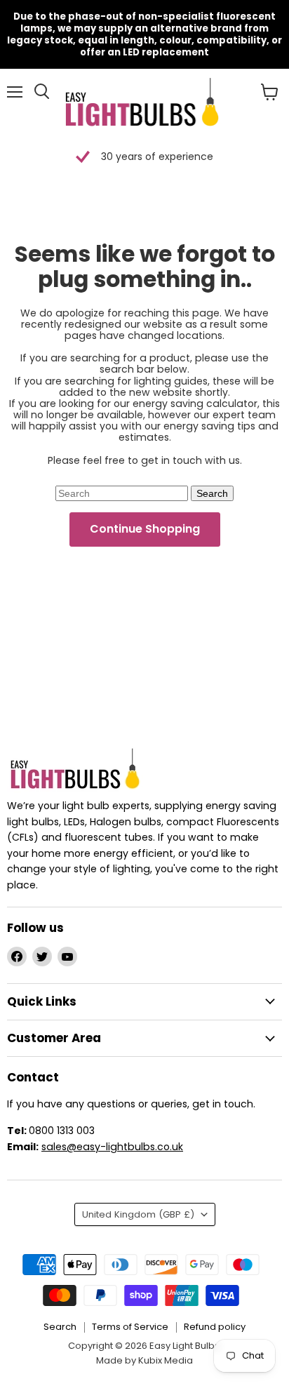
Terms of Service (130, 1326)
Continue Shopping (145, 529)
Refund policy (215, 1326)
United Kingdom (138, 1214)
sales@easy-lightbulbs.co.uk (112, 1147)
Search (59, 1326)
